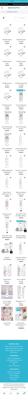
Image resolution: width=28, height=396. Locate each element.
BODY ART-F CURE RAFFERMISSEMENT (7, 236)
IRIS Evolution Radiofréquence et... (21, 324)
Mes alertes (14, 379)
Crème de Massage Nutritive (21, 127)
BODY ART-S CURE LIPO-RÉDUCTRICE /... (21, 215)
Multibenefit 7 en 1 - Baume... (21, 302)
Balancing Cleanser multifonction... (21, 193)
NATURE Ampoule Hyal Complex (21, 84)
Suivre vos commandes (14, 373)
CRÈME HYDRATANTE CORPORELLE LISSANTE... (7, 171)
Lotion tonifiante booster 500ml (7, 302)
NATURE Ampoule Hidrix (7, 62)
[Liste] (3, 18)
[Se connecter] (11, 394)
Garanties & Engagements (14, 358)
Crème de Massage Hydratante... (21, 106)
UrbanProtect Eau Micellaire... (7, 215)
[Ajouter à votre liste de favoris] (10, 25)
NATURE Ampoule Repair (21, 62)
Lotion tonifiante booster (21, 280)
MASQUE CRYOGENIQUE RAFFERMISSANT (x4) (7, 258)
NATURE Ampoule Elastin (7, 84)
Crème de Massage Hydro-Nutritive (7, 127)
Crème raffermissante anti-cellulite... (21, 149)
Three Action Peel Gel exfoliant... (21, 171)
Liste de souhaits (14, 375)
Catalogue (14, 352)
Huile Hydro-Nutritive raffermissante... (21, 258)
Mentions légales (14, 362)
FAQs (14, 363)
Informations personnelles (14, 371)
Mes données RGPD (14, 377)
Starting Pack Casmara (7, 324)
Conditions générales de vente (14, 360)
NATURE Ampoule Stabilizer (7, 106)
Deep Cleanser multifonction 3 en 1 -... (7, 193)
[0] (23, 394)
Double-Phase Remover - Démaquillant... (7, 280)
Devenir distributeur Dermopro (14, 350)
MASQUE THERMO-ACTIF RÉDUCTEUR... (21, 236)
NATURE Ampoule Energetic (21, 40)
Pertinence (22, 17)
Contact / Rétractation (14, 365)
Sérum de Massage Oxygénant (7, 149)
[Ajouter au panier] (7, 34)
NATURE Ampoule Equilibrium (7, 40)
